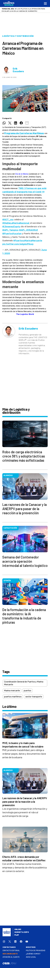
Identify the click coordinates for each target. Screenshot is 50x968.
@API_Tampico (10, 230)
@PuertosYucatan (12, 233)
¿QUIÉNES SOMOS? (33, 954)
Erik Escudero (18, 70)
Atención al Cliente (11, 957)
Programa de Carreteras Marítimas (24, 133)
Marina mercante (12, 690)
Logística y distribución (18, 36)
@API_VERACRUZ (28, 230)
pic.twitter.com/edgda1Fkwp (17, 244)
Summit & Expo (21, 932)
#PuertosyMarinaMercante (27, 240)
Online (17, 929)
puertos (27, 690)
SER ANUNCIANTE (10, 954)
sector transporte (33, 696)
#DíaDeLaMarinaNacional (15, 223)
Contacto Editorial (11, 951)
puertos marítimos (13, 696)
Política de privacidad (35, 951)
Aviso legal (31, 957)
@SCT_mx (7, 219)
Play (16, 935)
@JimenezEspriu (11, 226)
